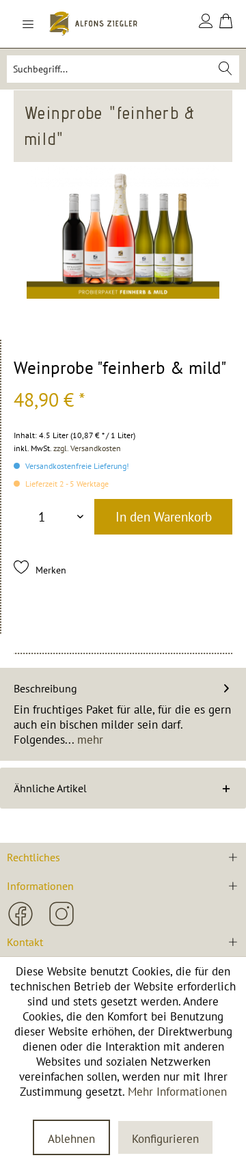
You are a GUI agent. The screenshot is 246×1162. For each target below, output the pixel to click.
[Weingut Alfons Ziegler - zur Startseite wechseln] (93, 24)
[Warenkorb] (226, 24)
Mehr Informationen (177, 1091)
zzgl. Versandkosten (87, 448)
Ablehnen (71, 1138)
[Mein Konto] (206, 24)
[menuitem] (36, 24)
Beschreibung (45, 688)
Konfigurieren (165, 1138)
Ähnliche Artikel (50, 788)
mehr (88, 739)
